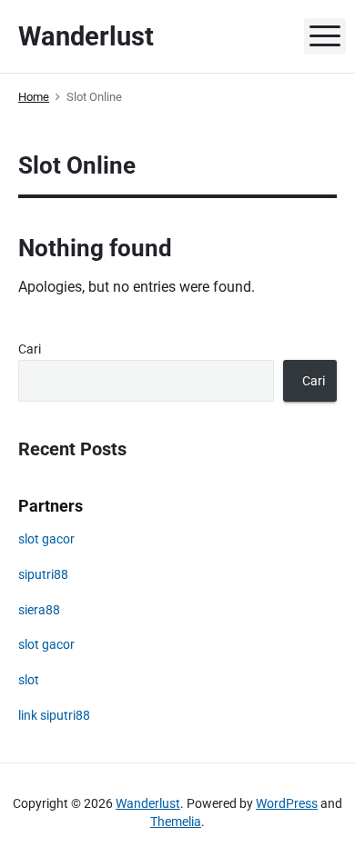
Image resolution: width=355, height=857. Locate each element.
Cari (29, 349)
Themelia (175, 821)
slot (28, 680)
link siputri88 (54, 715)
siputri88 (43, 574)
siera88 (39, 610)
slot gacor (46, 539)
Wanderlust (148, 803)
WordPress (287, 803)
